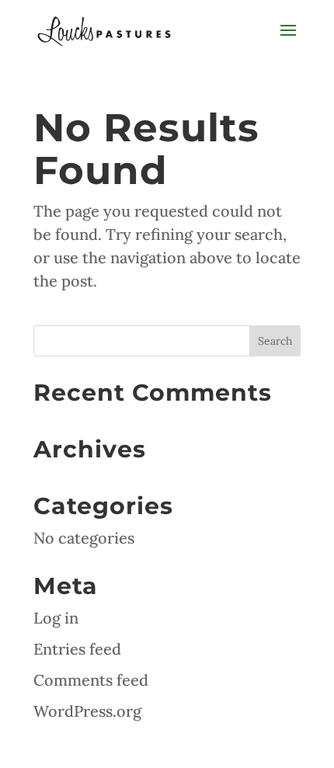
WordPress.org (87, 711)
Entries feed (77, 649)
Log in (55, 617)
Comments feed (90, 680)
